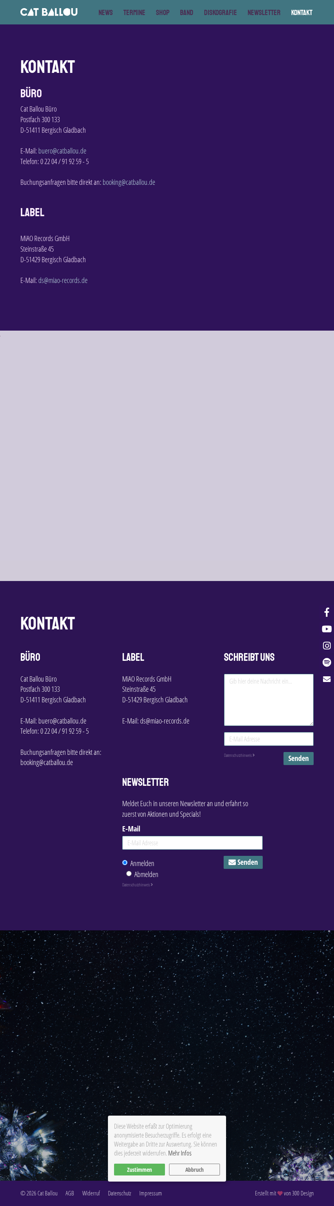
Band (186, 12)
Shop (162, 12)
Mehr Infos (179, 1153)
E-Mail (131, 828)
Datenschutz (119, 1193)
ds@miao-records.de (63, 280)
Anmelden (142, 863)
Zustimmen (139, 1169)
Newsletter (264, 12)
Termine (134, 12)
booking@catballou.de (129, 182)
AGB (70, 1193)
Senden (298, 758)
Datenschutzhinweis (238, 755)
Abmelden (146, 874)
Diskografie (220, 12)
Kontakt (301, 12)
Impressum (150, 1193)
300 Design (303, 1193)
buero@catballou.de (62, 151)
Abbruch (194, 1169)
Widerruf (91, 1193)
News (106, 12)
